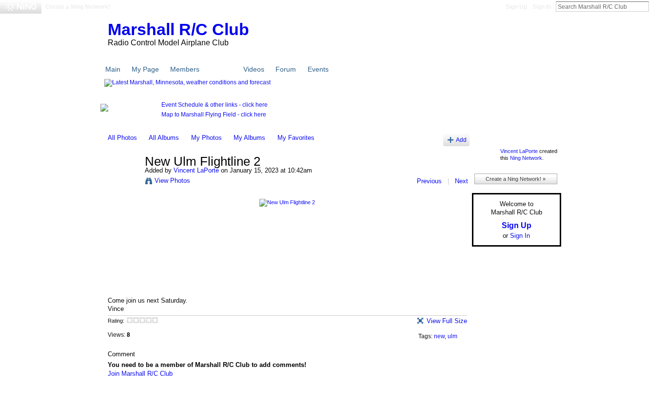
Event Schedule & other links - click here (214, 104)
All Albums (164, 137)
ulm (452, 336)
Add (461, 139)
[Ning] (20, 7)
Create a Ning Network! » (516, 179)
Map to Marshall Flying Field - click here (213, 114)
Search (657, 6)
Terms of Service (539, 396)
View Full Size (447, 321)
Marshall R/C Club (178, 29)
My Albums (249, 137)
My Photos (206, 137)
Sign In (541, 6)
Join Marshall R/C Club (140, 373)
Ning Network (526, 158)
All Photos (122, 137)
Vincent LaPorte (196, 170)
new (439, 336)
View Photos (172, 180)
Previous (429, 181)
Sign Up (516, 6)
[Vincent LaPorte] (123, 182)
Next (461, 181)
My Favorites (295, 137)
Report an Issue (489, 396)
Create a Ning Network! (77, 6)
